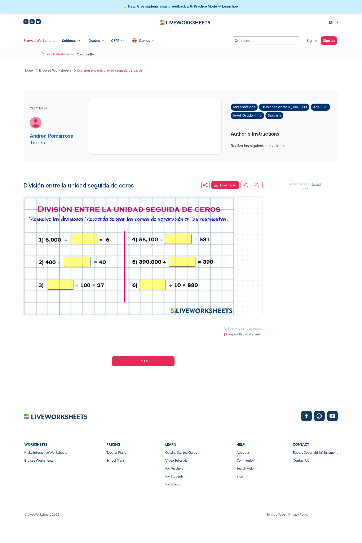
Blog (240, 476)
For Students (174, 476)
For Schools (173, 484)
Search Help (245, 468)
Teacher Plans (116, 452)
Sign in (312, 41)
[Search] (237, 40)
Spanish (274, 115)
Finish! (143, 361)
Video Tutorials (176, 460)
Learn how (230, 6)
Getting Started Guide (181, 452)
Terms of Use (275, 514)
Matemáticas (244, 107)
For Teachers (174, 468)
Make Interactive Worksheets (45, 452)
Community (245, 460)
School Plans (115, 460)
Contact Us (301, 460)
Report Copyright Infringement (315, 452)
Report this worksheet (244, 334)
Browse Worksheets (39, 41)
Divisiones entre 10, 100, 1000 (284, 107)
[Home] (185, 22)
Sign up (329, 41)
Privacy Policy (298, 514)
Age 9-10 (320, 107)
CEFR (115, 41)
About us (243, 452)
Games (144, 41)
